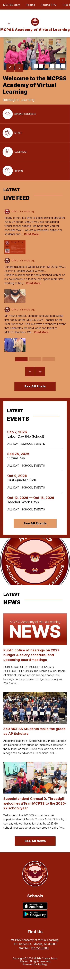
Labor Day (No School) (26, 436)
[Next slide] (40, 371)
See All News (35, 841)
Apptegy (42, 964)
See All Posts (35, 386)
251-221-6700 (40, 948)
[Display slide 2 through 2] (35, 359)
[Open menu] (9, 24)
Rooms (30, 4)
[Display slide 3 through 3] (48, 359)
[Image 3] (47, 66)
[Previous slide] (30, 371)
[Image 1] (36, 66)
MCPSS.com (11, 4)
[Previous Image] (10, 68)
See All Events (35, 523)
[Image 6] (63, 66)
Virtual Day (17, 458)
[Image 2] (41, 66)
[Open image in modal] (14, 247)
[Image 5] (58, 66)
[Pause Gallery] (62, 61)
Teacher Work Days (24, 502)
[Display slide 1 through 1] (21, 359)
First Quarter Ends (23, 480)
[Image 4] (52, 66)
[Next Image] (19, 68)
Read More (31, 234)
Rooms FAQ (48, 4)
